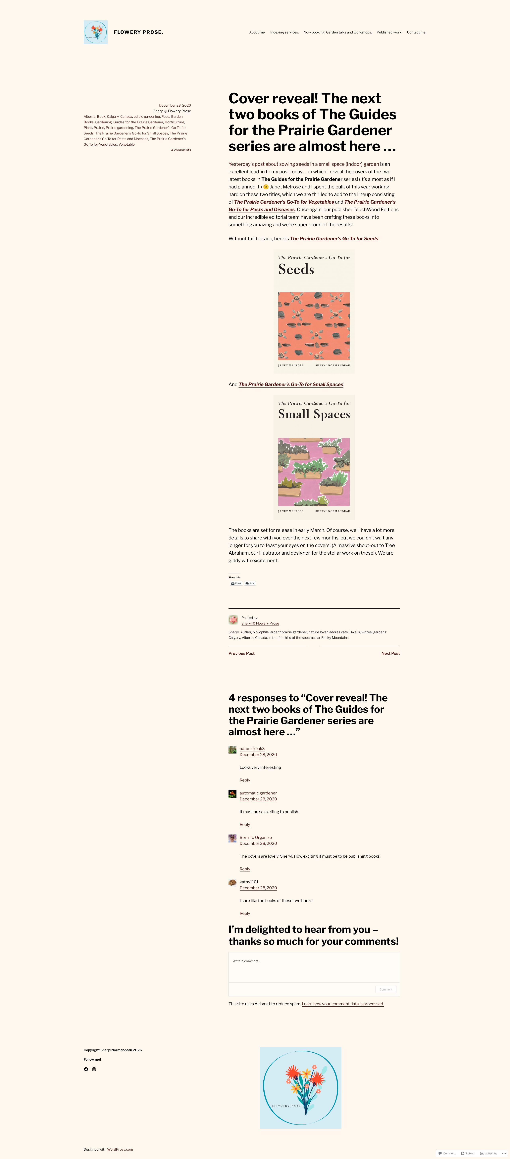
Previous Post (242, 653)
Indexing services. (284, 32)
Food (165, 117)
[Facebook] (86, 1069)
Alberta (89, 117)
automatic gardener (258, 793)
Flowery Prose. (138, 32)
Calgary (113, 117)
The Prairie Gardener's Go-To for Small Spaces (131, 133)
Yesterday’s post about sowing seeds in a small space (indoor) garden (304, 164)
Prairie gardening (119, 128)
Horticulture (174, 122)
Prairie (99, 128)
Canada (126, 117)
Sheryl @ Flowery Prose (260, 623)
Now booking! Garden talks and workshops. (338, 32)
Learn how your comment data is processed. (343, 1003)
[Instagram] (94, 1069)
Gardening (103, 122)
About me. (257, 32)
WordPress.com (120, 1149)
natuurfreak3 (252, 748)
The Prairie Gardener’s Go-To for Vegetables (284, 202)
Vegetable (127, 144)
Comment (386, 989)
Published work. (389, 32)
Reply (245, 780)
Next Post (391, 653)
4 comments (181, 150)
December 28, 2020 (258, 754)
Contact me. (416, 32)
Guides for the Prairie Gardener (138, 122)
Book (101, 117)
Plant (88, 128)
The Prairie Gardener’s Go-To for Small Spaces (290, 384)
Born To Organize (256, 837)
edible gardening (147, 117)
